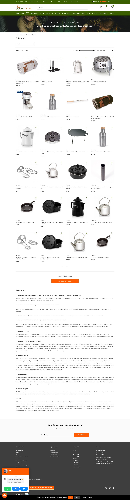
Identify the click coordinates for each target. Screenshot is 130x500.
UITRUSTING (49, 13)
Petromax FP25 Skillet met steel (25, 222)
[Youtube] (113, 488)
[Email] (16, 489)
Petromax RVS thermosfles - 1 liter (50, 116)
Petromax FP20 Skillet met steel (100, 257)
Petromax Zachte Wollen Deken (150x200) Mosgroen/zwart (102, 117)
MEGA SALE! (27, 13)
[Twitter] (110, 488)
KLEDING (41, 13)
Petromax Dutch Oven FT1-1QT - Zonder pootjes (52, 222)
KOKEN (83, 13)
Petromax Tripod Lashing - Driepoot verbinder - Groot (26, 258)
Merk (19, 44)
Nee (77, 497)
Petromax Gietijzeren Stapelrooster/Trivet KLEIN (52, 152)
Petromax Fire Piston (46, 81)
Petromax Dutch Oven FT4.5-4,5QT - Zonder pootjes (51, 258)
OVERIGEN (67, 13)
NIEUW (17, 13)
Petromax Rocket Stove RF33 (24, 116)
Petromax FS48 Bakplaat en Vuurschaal (77, 152)
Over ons (18, 467)
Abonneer (81, 434)
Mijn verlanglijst (53, 454)
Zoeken (85, 8)
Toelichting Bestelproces (21, 460)
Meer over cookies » (87, 497)
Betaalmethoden (19, 462)
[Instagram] (106, 488)
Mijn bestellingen (54, 452)
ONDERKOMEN (76, 13)
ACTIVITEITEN (59, 13)
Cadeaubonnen (19, 450)
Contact (17, 452)
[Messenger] (24, 489)
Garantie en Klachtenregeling (22, 465)
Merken (112, 13)
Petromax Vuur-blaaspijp (73, 116)
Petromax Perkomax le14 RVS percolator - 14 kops (77, 82)
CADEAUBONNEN (77, 467)
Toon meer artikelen (65, 281)
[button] (28, 469)
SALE (22, 13)
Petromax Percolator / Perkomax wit (26, 152)
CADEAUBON (34, 13)
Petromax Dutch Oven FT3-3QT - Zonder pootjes (77, 187)
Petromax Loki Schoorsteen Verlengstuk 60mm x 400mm (102, 187)
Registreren (53, 450)
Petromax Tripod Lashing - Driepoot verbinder (26, 187)
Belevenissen (104, 13)
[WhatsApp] (7, 489)
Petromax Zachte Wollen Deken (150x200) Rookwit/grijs (27, 82)
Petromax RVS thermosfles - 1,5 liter (101, 152)
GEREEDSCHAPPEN (92, 13)
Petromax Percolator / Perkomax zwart (77, 222)
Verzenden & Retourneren (22, 456)
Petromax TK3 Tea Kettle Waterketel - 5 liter (52, 187)
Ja (70, 497)
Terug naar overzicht (20, 34)
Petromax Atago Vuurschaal (98, 81)
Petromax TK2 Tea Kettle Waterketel (101, 222)
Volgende (67, 266)
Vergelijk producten (54, 456)
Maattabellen (19, 458)
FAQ (17, 454)
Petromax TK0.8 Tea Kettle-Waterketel (76, 257)
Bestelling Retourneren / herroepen (41, 487)
